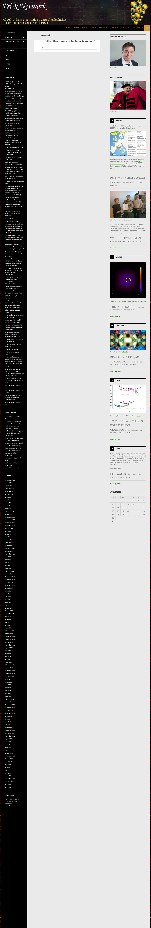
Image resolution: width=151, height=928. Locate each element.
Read (92, 28)
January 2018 (9, 702)
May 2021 (8, 597)
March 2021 (8, 602)
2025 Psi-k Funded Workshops (14, 96)
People (102, 28)
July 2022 (8, 557)
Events (113, 28)
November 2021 (10, 579)
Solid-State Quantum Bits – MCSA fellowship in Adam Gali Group (14, 84)
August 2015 (9, 762)
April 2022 (8, 565)
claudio (7, 438)
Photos (7, 64)
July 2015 (8, 764)
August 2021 (9, 588)
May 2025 (8, 483)
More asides (115, 439)
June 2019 (8, 653)
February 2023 (9, 542)
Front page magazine (12, 41)
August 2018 (9, 682)
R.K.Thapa (8, 463)
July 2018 (8, 685)
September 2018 (10, 679)
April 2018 (8, 693)
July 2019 (8, 651)
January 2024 (9, 514)
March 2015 (8, 776)
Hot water (118, 474)
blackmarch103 (10, 431)
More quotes (116, 484)
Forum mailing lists (11, 37)
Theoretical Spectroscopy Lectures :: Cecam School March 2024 (13, 213)
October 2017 (9, 710)
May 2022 (8, 562)
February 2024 (9, 511)
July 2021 (8, 591)
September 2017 (10, 713)
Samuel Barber (18, 468)
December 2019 (10, 636)
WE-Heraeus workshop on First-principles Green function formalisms (14, 254)
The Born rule (121, 306)
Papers (7, 59)
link (138, 416)
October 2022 (9, 551)
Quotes (119, 449)
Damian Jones (131, 182)
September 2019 (10, 645)
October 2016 (9, 733)
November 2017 (10, 707)
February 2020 (9, 631)
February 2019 (9, 665)
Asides (119, 380)
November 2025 (10, 480)
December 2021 (10, 577)
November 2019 (10, 639)
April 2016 (8, 744)
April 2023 (8, 537)
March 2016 (8, 747)
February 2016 (9, 750)
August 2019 (9, 648)
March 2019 (8, 662)
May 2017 (8, 725)
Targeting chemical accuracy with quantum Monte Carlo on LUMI (14, 380)
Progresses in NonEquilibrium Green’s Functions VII (14, 433)
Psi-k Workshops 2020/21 (127, 177)
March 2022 (8, 568)
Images (119, 121)
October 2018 (9, 676)
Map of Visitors (9, 806)
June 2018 (8, 688)
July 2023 (8, 531)
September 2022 (10, 554)
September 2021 (10, 585)
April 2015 (8, 773)
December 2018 (10, 670)
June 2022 (8, 560)
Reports (7, 68)
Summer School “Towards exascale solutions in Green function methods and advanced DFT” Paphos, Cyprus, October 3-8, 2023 (14, 228)
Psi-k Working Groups (11, 349)
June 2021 (8, 594)
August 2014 (9, 781)
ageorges (7, 453)
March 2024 (8, 508)
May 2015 (8, 770)
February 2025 (9, 488)
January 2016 (9, 753)
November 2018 (10, 673)
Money (124, 28)
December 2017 (10, 705)
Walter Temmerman (125, 238)
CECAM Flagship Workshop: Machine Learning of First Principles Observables (13, 113)
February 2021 (9, 605)
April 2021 (8, 599)
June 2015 (8, 767)
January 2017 (9, 727)
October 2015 (9, 759)
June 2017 (8, 722)
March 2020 (8, 628)
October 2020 (9, 611)
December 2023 (10, 517)
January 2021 (9, 608)
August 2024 (9, 494)
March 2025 (8, 486)
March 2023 (8, 540)
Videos (119, 257)
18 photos (125, 352)
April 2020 (8, 625)
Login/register (10, 33)
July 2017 (8, 719)
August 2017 (9, 716)
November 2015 (10, 756)
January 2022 (9, 574)
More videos (116, 316)
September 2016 (10, 736)
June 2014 (8, 787)
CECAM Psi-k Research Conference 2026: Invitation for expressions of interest (13, 91)
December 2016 (10, 730)
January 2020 (9, 634)
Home (68, 28)
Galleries (120, 326)
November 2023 (10, 520)
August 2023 (9, 528)
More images (116, 248)
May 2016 (8, 742)
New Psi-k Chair (9, 218)
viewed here (129, 128)
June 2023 (8, 534)
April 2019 (8, 659)
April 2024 (8, 505)
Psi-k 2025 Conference (12, 221)
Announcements (10, 50)
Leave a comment (127, 310)
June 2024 (8, 500)
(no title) (7, 366)
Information (79, 28)
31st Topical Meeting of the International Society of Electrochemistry (13, 397)
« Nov (113, 521)
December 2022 (10, 548)
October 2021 (9, 582)
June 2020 (8, 619)
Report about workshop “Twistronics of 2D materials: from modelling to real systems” (14, 247)
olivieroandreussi (117, 365)
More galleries (117, 371)
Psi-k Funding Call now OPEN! (14, 147)
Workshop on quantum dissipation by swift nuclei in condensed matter (14, 327)
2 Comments (137, 241)
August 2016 (9, 739)
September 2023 (10, 525)
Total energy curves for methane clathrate (126, 425)
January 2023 (9, 545)
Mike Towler (115, 310)
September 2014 (10, 779)
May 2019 (8, 656)
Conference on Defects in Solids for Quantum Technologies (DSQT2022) (13, 334)
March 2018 (8, 696)
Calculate (136, 28)
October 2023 (9, 523)
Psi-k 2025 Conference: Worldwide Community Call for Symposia (13, 152)
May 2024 (8, 503)
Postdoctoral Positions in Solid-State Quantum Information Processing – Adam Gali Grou (14, 101)
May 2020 (8, 622)
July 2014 (8, 784)
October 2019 (9, 642)
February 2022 (9, 571)
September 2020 (10, 614)
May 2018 (8, 690)
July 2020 (8, 616)
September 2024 (10, 491)
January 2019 (9, 668)
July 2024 (8, 497)
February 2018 (9, 699)
